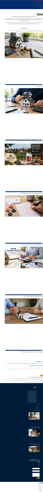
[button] (40, 486)
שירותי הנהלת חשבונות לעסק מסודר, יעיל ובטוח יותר (33, 296)
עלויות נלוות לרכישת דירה (38, 86)
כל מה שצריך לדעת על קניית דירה (37, 5)
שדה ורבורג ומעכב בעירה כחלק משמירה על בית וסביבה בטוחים (31, 193)
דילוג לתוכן (42, 482)
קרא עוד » (42, 87)
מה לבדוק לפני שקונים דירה (38, 141)
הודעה (39, 472)
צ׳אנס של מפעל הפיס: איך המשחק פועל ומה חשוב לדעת (32, 244)
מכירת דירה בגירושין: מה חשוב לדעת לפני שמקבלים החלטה (32, 351)
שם (39, 467)
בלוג (41, 8)
